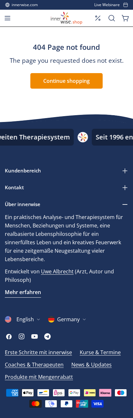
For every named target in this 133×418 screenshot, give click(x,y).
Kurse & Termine (100, 352)
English (25, 319)
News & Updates (91, 364)
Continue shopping (66, 80)
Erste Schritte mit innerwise (38, 352)
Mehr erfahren (23, 292)
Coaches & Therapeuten (34, 364)
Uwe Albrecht (57, 271)
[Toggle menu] (7, 18)
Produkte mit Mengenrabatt (39, 376)
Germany (68, 319)
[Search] (111, 18)
